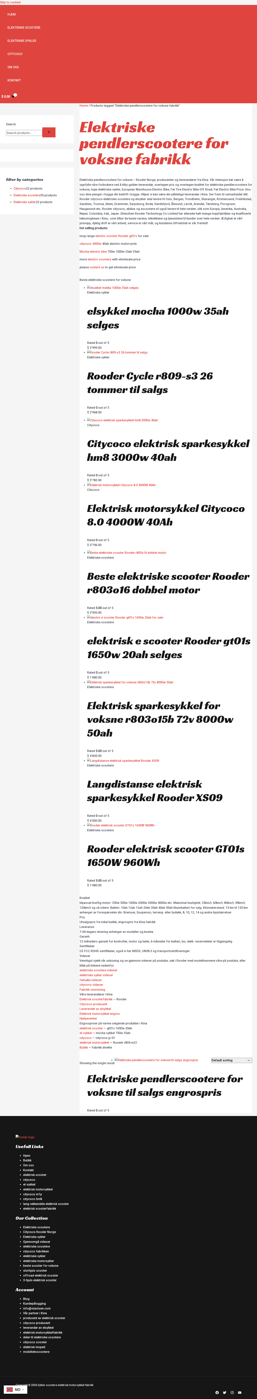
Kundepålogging (34, 1303)
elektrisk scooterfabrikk (39, 1208)
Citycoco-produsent (93, 1004)
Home (84, 105)
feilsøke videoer (91, 980)
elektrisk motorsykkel (94, 1042)
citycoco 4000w (90, 244)
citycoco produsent (36, 1323)
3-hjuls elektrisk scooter (40, 1280)
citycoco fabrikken (36, 1251)
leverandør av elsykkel (38, 1327)
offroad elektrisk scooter (40, 1275)
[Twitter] (224, 1393)
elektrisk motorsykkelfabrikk (42, 1332)
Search (11, 124)
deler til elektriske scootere (42, 1337)
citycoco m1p (32, 1194)
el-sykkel (86, 1033)
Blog (26, 1299)
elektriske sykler (34, 1256)
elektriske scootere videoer (98, 970)
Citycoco (15, 54)
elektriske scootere (36, 1246)
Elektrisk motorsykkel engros (100, 1014)
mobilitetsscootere (36, 1352)
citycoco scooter (35, 1342)
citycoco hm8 (32, 1199)
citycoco (86, 1038)
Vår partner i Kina (35, 1313)
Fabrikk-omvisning (92, 989)
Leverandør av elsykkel (95, 1009)
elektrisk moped (34, 1347)
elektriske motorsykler (38, 1261)
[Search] (49, 132)
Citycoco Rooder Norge (39, 1232)
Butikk (84, 1047)
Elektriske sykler (22, 41)
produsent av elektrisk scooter (44, 1318)
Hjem (12, 14)
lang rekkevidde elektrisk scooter (46, 1204)
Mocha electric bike (93, 251)
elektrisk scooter (91, 1028)
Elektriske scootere (24, 27)
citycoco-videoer (91, 985)
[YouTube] (239, 1393)
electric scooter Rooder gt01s (116, 236)
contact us (97, 267)
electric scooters (99, 259)
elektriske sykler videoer (96, 975)
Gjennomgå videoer (36, 1242)
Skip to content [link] (10, 2)
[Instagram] (232, 1393)
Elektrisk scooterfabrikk (96, 999)
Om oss (13, 67)
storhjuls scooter (35, 1270)
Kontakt (14, 80)
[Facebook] (217, 1393)
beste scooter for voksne (40, 1265)
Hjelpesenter (88, 1018)
